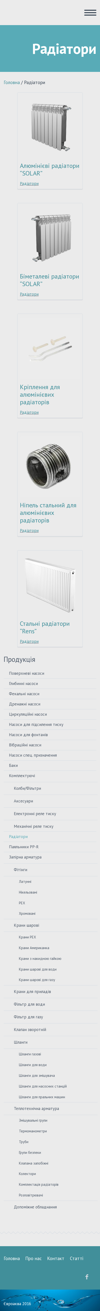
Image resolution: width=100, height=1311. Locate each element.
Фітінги (20, 869)
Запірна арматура (25, 857)
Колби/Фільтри (27, 788)
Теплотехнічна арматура (36, 1108)
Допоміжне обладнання (35, 1207)
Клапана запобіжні (33, 1163)
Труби (23, 1141)
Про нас (33, 1258)
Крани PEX (27, 937)
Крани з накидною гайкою (40, 958)
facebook (86, 1277)
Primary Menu (90, 12)
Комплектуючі (22, 775)
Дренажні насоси (24, 704)
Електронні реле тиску (35, 813)
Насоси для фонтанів (28, 734)
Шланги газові (30, 1054)
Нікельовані (28, 892)
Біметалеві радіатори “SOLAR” (49, 280)
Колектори (27, 1173)
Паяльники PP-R (24, 846)
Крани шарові (26, 925)
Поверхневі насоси (26, 673)
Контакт (55, 1258)
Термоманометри (33, 1131)
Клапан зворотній (30, 1029)
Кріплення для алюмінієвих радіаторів (40, 394)
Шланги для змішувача (37, 1075)
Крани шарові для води (38, 969)
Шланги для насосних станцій (43, 1086)
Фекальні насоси (24, 693)
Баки (13, 765)
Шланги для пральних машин (42, 1097)
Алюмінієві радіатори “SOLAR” (49, 169)
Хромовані (27, 913)
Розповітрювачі (31, 1195)
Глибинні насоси (23, 683)
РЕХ (22, 903)
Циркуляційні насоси (28, 714)
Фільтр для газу (28, 1017)
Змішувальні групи (33, 1120)
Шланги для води (33, 1064)
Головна (12, 82)
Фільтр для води (29, 1004)
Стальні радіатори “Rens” (45, 627)
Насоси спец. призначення (33, 755)
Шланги (20, 1042)
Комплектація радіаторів (38, 1184)
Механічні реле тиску (33, 826)
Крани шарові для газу (37, 979)
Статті (76, 1258)
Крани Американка (34, 947)
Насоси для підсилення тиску (36, 724)
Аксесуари (23, 801)
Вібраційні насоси (25, 745)
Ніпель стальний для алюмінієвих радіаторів (48, 512)
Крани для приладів (32, 991)
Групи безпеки (30, 1152)
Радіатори (29, 183)
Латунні (25, 881)
